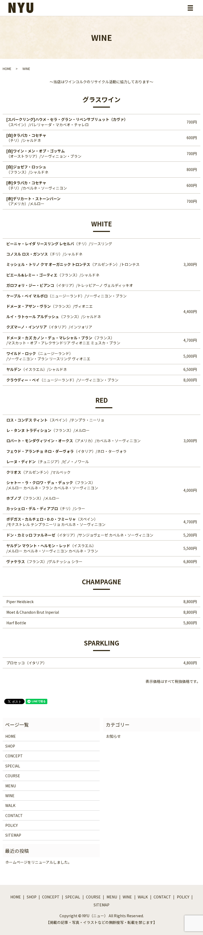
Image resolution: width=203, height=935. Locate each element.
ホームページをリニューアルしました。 (38, 862)
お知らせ (113, 736)
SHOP (10, 746)
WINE (10, 795)
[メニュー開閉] (190, 8)
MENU (10, 785)
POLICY (11, 825)
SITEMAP (13, 835)
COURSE (12, 775)
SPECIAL (12, 766)
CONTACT (14, 815)
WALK (10, 805)
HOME (7, 68)
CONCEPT (14, 755)
